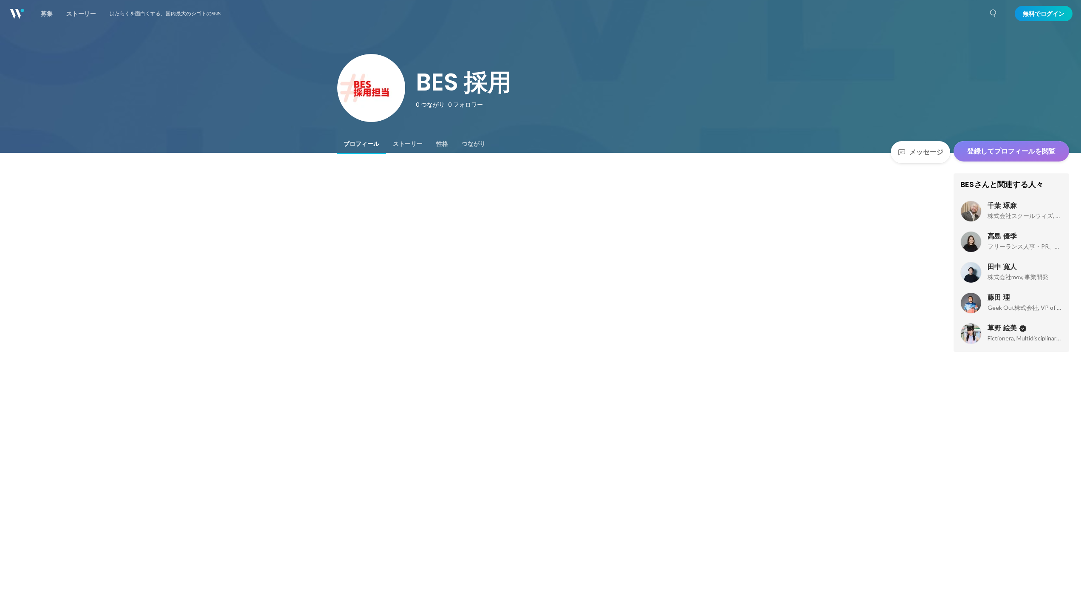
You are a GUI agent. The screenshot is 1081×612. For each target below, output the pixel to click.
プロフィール (361, 143)
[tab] (361, 143)
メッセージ (926, 152)
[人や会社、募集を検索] (993, 13)
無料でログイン (1043, 13)
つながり (473, 143)
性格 (442, 143)
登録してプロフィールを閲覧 (1011, 151)
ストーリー (408, 143)
